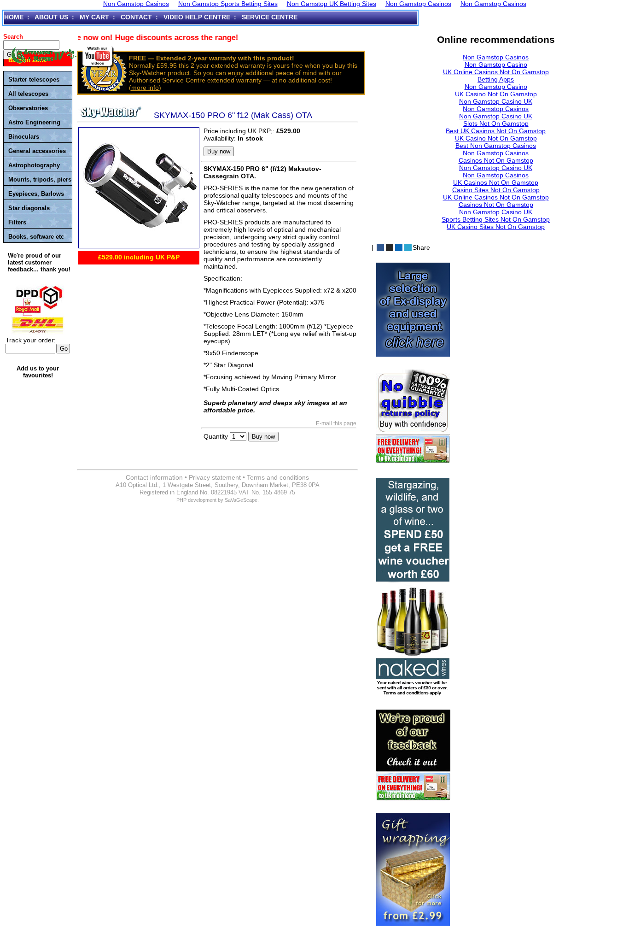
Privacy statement (215, 477)
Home (13, 17)
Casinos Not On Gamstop (496, 160)
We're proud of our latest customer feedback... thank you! (39, 262)
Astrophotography (34, 165)
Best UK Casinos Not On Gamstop (496, 131)
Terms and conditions (278, 477)
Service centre (269, 17)
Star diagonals (29, 208)
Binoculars (23, 136)
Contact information (154, 477)
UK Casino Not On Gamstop (496, 94)
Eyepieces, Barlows (36, 193)
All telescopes (28, 93)
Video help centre (196, 17)
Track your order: (31, 340)
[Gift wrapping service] (409, 864)
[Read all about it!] (409, 749)
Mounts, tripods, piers (39, 179)
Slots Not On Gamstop (496, 123)
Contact (136, 17)
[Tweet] (408, 247)
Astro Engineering (34, 122)
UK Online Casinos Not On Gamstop (496, 72)
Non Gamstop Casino (496, 64)
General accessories (37, 150)
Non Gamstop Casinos (496, 57)
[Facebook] (380, 247)
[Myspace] (389, 247)
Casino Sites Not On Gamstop (496, 190)
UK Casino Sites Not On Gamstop (496, 226)
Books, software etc (36, 236)
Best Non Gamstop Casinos (495, 145)
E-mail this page (336, 423)
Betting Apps (496, 79)
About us (51, 17)
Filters (17, 222)
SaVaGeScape (241, 500)
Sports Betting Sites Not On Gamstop (496, 219)
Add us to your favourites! (38, 372)
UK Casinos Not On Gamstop (495, 182)
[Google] (398, 247)
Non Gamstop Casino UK (495, 101)
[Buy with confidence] (409, 410)
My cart (94, 17)
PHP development (196, 500)
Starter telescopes (33, 79)
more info (145, 87)
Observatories (28, 108)
